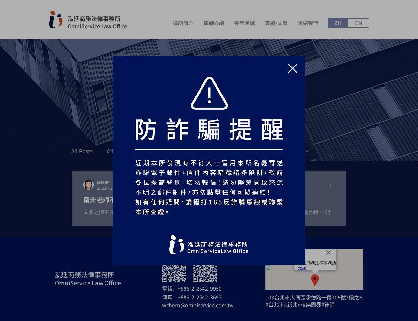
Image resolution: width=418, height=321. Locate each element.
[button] (292, 68)
